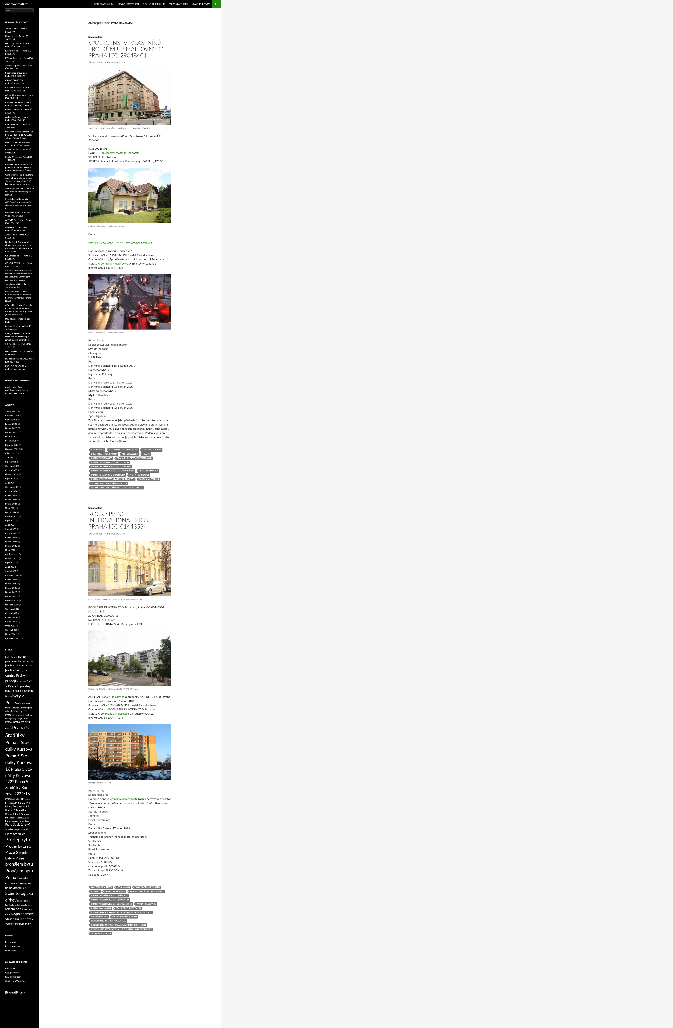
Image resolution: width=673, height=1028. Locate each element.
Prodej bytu (17, 840)
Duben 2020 (11, 592)
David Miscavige (23, 703)
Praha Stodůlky (15, 833)
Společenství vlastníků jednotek (119, 153)
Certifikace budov (103, 4)
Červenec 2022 (12, 575)
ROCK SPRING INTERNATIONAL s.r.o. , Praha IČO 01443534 (120, 520)
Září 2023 (9, 525)
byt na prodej (11, 942)
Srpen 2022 (10, 571)
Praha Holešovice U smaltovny (108, 475)
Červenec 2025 (12, 466)
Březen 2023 (11, 546)
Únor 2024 (10, 508)
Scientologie (13, 908)
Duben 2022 (11, 584)
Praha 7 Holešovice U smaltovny (134, 458)
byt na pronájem (12, 946)
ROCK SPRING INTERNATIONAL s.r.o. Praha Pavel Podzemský (121, 929)
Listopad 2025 (12, 449)
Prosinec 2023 (12, 516)
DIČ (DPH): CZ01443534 (101, 887)
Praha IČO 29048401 (139, 475)
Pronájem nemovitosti (124, 917)
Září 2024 (9, 483)
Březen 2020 (11, 596)
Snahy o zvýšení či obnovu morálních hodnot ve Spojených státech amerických (17, 337)
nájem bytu (17, 715)
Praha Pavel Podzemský (128, 908)
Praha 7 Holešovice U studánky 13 (109, 896)
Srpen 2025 (10, 462)
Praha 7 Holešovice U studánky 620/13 (111, 904)
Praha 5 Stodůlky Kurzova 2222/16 (17, 788)
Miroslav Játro (116, 63)
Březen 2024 (11, 504)
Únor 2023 (10, 550)
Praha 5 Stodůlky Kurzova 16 (18, 763)
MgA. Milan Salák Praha (104, 454)
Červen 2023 (11, 533)
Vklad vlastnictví (178, 4)
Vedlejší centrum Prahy (18, 924)
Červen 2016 (11, 630)
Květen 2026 (11, 424)
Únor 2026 (10, 437)
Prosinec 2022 (12, 554)
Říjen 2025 (10, 453)
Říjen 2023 (10, 521)
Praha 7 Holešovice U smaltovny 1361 (111, 467)
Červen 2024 (11, 491)
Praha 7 (95, 891)
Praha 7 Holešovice (101, 458)
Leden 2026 (10, 441)
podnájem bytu (16, 719)
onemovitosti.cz (16, 4)
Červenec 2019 (12, 609)
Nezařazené (95, 37)
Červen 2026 (11, 420)
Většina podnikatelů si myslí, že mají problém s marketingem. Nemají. (19, 191)
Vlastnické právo (201, 4)
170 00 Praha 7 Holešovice (112, 263)
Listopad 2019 (12, 605)
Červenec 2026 (12, 415)
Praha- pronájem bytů (17, 722)
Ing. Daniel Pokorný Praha (123, 450)
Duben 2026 (11, 428)
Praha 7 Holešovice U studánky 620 (110, 900)
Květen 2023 (11, 537)
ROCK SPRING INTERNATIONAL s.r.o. (108, 921)
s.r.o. (24, 888)
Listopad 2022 (12, 558)
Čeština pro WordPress (15, 981)
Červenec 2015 (12, 638)
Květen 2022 (11, 579)
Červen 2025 (11, 470)
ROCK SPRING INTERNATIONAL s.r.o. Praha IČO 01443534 (118, 925)
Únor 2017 (10, 626)
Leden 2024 (10, 512)
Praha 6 (9, 799)
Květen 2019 (11, 617)
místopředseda (130, 454)
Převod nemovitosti (128, 4)
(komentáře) (13, 977)
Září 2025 (9, 458)
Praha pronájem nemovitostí (17, 821)
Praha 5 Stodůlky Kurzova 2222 (19, 775)
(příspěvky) (12, 973)
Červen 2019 (11, 613)
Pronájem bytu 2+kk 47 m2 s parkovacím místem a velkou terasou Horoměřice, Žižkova (18, 167)
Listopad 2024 (12, 474)
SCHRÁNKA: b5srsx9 (101, 933)
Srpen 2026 (10, 411)
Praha (146, 454)
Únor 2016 (10, 634)
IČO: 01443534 (123, 887)
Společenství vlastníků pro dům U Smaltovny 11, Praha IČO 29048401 (127, 49)
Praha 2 (8, 729)
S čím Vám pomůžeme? (154, 4)
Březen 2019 (11, 622)
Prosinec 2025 (12, 445)
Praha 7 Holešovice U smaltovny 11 (110, 462)
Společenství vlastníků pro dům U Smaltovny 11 (117, 488)
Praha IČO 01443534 (101, 908)
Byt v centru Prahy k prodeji (16, 676)
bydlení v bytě (11, 657)
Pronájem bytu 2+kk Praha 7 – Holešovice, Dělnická (120, 242)
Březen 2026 (11, 432)
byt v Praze (21, 681)
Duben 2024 (11, 500)
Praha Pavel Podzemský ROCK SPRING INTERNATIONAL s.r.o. (121, 912)
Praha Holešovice (148, 471)
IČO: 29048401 (97, 450)
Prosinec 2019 (12, 600)
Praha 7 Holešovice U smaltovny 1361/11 (112, 471)
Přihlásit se (10, 968)
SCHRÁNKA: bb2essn (149, 479)
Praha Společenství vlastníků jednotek (112, 479)
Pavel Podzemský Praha (147, 887)
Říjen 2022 (10, 563)
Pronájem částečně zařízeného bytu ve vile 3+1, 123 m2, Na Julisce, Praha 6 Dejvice (19, 135)
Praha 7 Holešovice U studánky (147, 891)
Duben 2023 (11, 542)
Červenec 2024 (12, 487)
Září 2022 (9, 567)
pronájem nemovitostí (123, 799)
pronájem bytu (99, 917)
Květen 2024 (11, 495)
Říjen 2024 (10, 479)
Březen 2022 (11, 588)
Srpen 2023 (10, 529)
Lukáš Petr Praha (151, 450)
